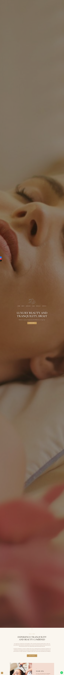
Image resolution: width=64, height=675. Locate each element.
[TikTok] (1, 260)
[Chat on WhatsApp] (61, 672)
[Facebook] (1, 257)
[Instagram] (1, 259)
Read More (32, 655)
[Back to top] (2, 673)
